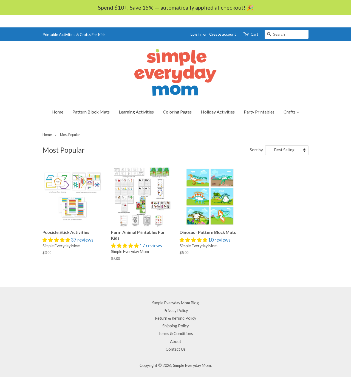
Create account (222, 34)
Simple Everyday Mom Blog (175, 303)
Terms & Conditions (175, 333)
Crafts (290, 111)
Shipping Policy (175, 326)
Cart (254, 34)
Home (57, 111)
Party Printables (259, 111)
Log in (196, 34)
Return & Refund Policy (175, 318)
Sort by (256, 149)
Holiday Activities (218, 111)
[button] (57, 240)
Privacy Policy (175, 310)
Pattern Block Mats (91, 111)
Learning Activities (136, 111)
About (175, 341)
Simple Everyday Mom (192, 365)
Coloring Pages (177, 111)
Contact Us (176, 349)
